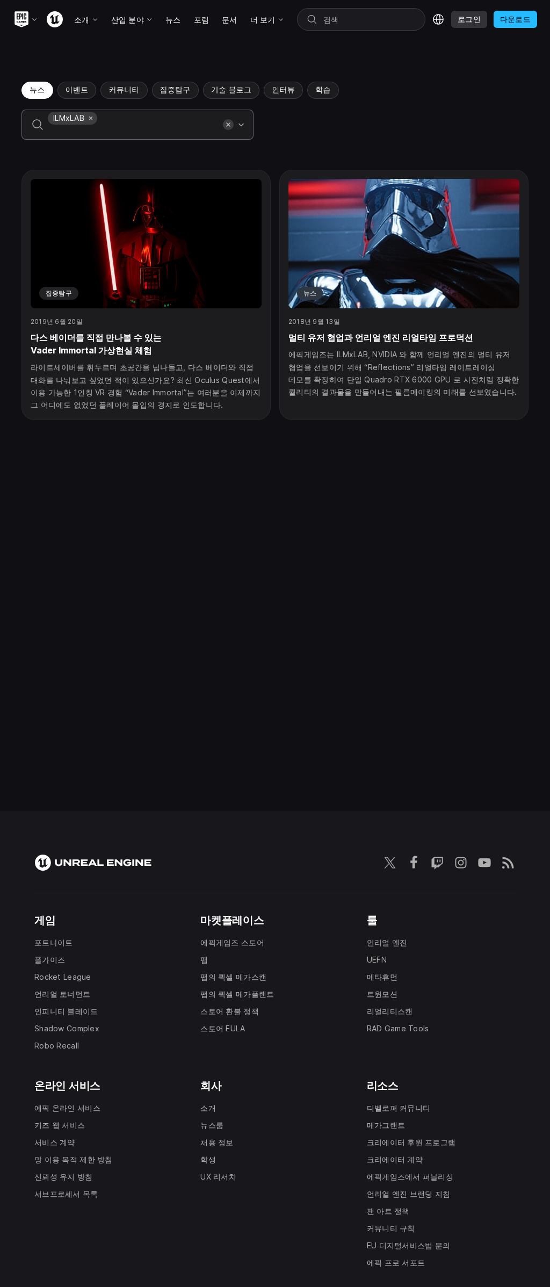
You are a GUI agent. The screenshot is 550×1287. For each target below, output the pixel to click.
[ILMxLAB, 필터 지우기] (90, 118)
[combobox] (133, 132)
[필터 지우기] (228, 124)
